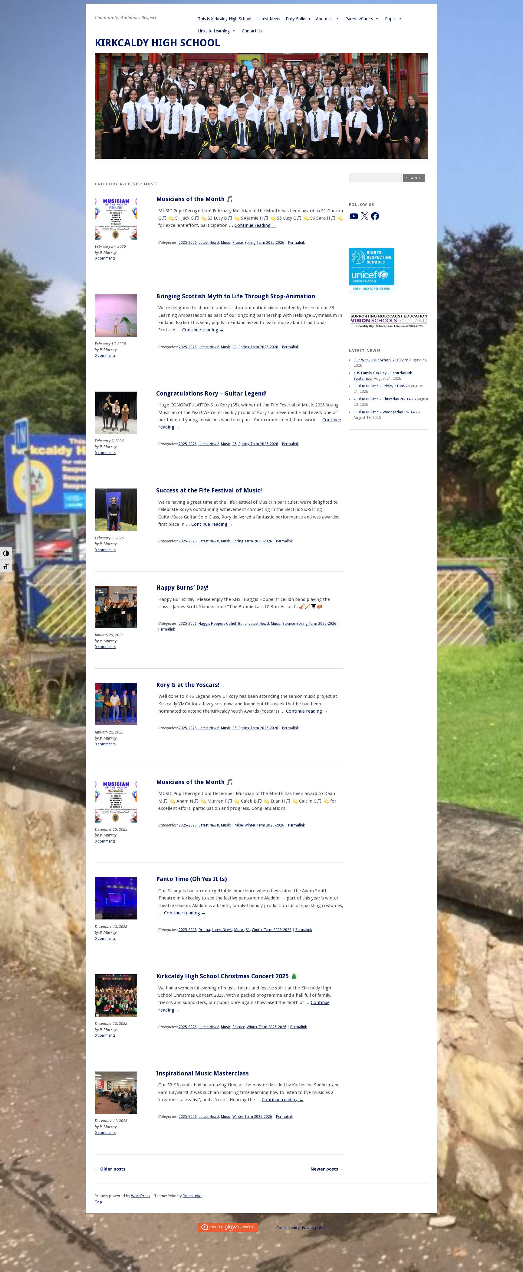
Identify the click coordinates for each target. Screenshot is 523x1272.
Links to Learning (214, 30)
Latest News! (209, 242)
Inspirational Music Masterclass (202, 1073)
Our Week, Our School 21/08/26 (381, 360)
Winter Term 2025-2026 (264, 825)
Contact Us (252, 30)
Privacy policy (313, 1227)
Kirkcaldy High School (157, 43)
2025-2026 (188, 242)
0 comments (105, 258)
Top (98, 1202)
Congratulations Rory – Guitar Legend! (211, 393)
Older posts (110, 1169)
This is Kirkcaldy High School (224, 18)
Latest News (268, 18)
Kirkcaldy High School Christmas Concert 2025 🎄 (227, 976)
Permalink (296, 242)
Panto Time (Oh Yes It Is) (191, 879)
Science (288, 623)
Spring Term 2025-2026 (264, 242)
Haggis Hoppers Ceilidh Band (223, 623)
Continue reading (255, 225)
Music (226, 242)
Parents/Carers (359, 18)
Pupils (390, 18)
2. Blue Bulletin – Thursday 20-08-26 (385, 399)
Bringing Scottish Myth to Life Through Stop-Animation (235, 296)
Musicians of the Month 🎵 (195, 199)
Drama (204, 930)
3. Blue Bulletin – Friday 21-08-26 (382, 386)
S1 (248, 930)
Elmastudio (192, 1196)
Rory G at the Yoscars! (187, 684)
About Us (324, 18)
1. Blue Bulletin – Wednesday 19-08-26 (386, 412)
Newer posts (327, 1169)
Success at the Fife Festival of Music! (209, 490)
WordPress (140, 1196)
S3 (234, 347)
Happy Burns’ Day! (182, 587)
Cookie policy (288, 1227)
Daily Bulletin (298, 18)
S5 (234, 444)
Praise (237, 242)
